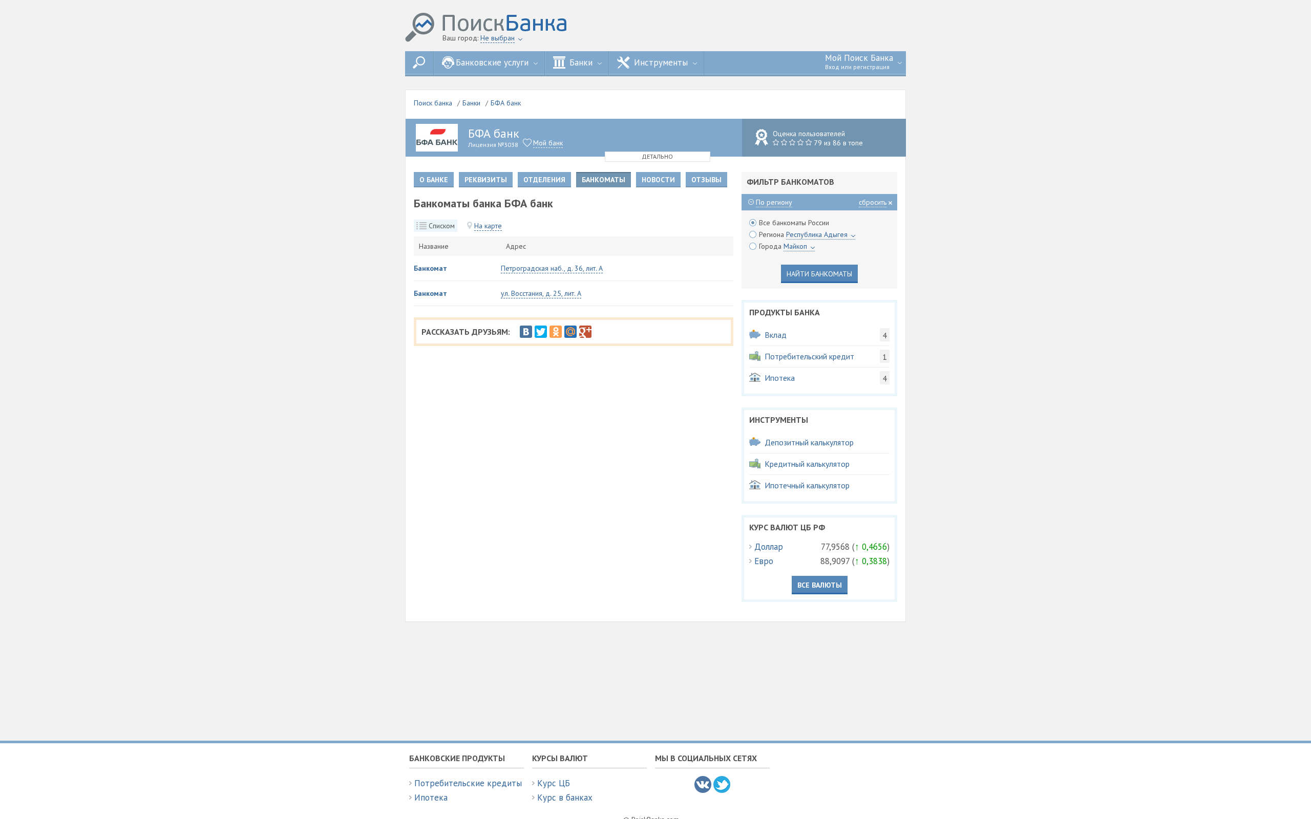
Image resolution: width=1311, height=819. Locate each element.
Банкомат (430, 268)
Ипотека (431, 797)
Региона (803, 234)
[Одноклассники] (555, 332)
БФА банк (506, 102)
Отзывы (706, 179)
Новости (658, 179)
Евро (763, 561)
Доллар (768, 546)
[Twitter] (541, 332)
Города (783, 246)
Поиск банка (433, 102)
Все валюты (819, 585)
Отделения (544, 179)
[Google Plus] (585, 332)
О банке (433, 179)
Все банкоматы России (794, 222)
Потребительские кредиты (468, 783)
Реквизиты (485, 179)
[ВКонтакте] (526, 332)
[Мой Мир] (570, 332)
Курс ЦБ (553, 783)
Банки (471, 102)
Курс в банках (565, 797)
